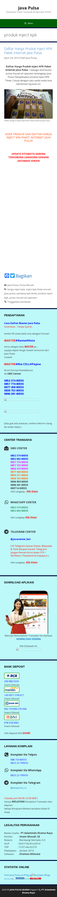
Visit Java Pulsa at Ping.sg (18, 875)
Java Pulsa (28, 8)
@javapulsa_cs (19, 787)
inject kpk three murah (38, 289)
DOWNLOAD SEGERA (28, 639)
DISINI (26, 733)
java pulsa (9, 293)
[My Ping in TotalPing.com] (35, 878)
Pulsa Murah (27, 285)
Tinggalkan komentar (19, 301)
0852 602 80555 (19, 510)
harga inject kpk (16, 289)
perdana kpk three (27, 293)
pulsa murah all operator (23, 297)
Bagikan (24, 276)
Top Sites (27, 879)
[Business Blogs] (41, 875)
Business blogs (8, 879)
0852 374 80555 (19, 507)
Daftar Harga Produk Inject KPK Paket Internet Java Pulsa (28, 50)
